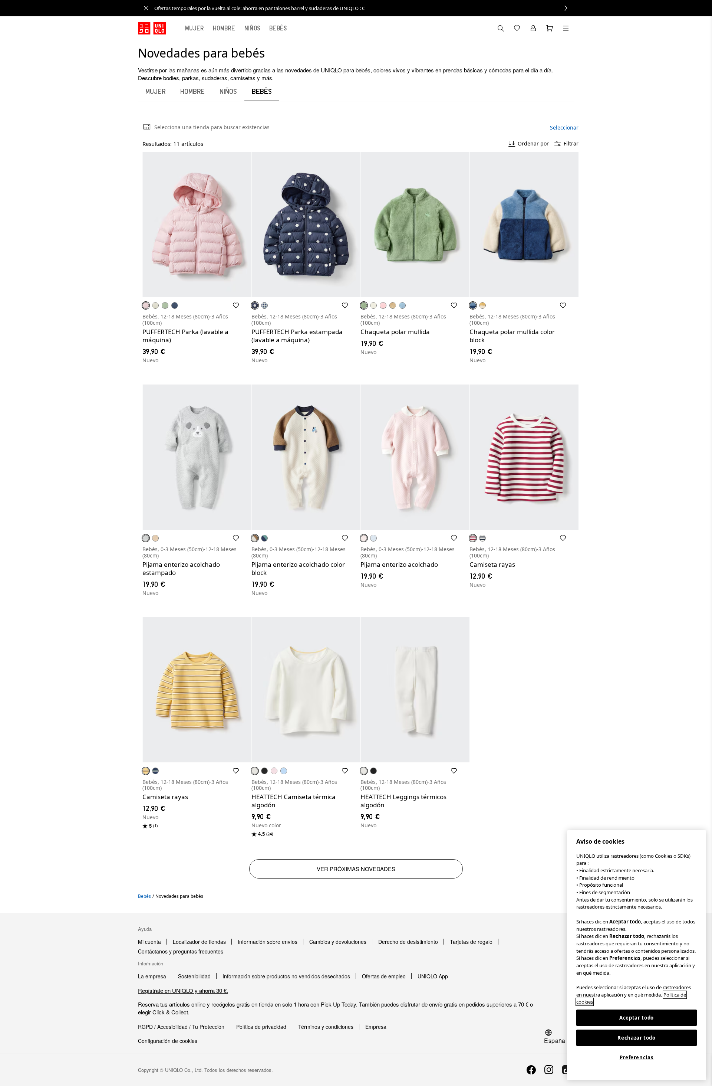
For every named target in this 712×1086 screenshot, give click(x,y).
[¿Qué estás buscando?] (500, 28)
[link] (364, 8)
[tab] (194, 28)
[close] (146, 8)
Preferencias (637, 1057)
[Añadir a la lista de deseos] (236, 305)
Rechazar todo (636, 1037)
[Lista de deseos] (517, 28)
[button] (196, 224)
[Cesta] (549, 28)
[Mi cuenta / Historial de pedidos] (533, 28)
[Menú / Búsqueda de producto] (566, 28)
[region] (636, 955)
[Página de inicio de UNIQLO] (152, 28)
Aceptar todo (636, 1017)
